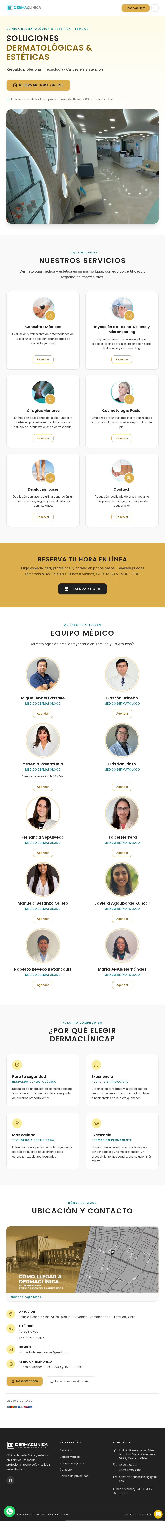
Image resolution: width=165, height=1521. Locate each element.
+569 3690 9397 (31, 1338)
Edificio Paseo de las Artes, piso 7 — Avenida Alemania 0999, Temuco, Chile (77, 1317)
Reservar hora (86, 589)
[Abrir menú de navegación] (155, 8)
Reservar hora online (41, 85)
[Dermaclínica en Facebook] (10, 1480)
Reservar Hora (135, 8)
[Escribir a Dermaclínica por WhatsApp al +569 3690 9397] (9, 1511)
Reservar (45, 360)
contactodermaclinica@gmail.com (44, 1352)
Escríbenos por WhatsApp (73, 1381)
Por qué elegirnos (72, 1463)
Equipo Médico (70, 1456)
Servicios (66, 1450)
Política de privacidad (74, 1476)
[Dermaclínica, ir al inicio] (24, 8)
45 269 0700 (28, 1331)
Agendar (45, 714)
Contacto (66, 1469)
